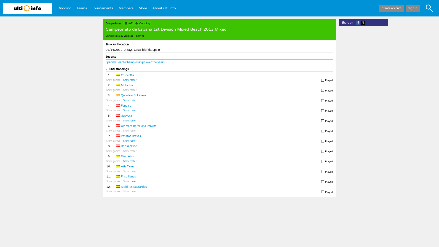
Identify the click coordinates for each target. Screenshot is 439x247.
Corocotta (127, 75)
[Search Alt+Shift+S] (429, 8)
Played (329, 80)
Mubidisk (127, 85)
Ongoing (64, 8)
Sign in (412, 8)
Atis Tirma (127, 166)
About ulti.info (164, 8)
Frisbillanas (128, 176)
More (143, 8)
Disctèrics (127, 156)
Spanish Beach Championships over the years (135, 62)
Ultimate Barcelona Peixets (138, 126)
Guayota (126, 115)
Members (126, 8)
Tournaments (102, 8)
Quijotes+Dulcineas (133, 95)
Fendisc (126, 105)
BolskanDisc (129, 146)
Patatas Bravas (131, 136)
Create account (392, 8)
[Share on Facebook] (358, 23)
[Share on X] (363, 23)
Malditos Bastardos (134, 186)
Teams (82, 8)
